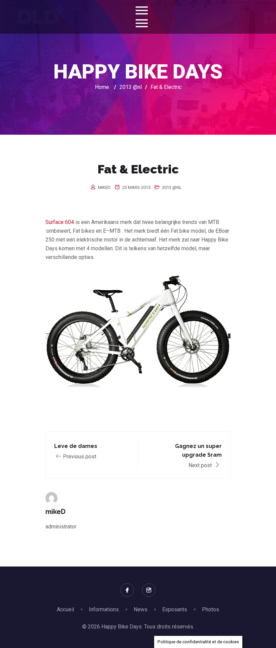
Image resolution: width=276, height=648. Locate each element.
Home (102, 87)
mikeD (104, 187)
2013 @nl (172, 187)
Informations (104, 609)
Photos (210, 609)
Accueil (65, 609)
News (140, 609)
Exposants (174, 609)
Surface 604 (60, 222)
